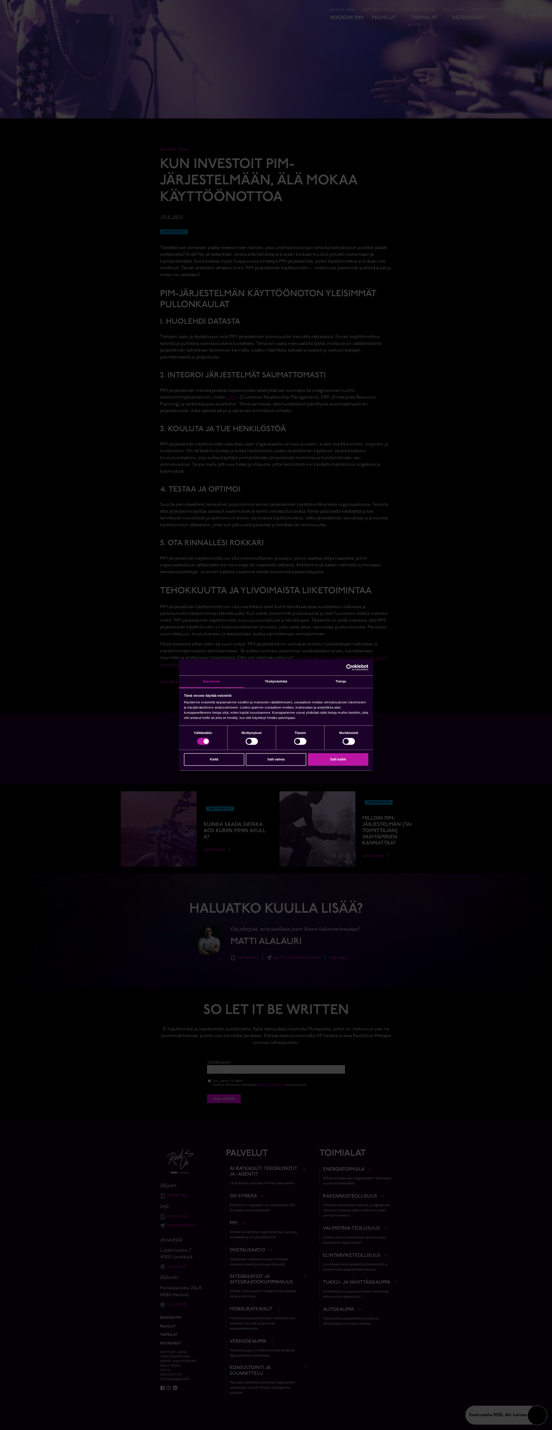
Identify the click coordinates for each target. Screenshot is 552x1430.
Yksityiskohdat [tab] (276, 681)
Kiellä (214, 759)
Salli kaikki (338, 759)
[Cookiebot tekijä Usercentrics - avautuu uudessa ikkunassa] (349, 667)
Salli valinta (276, 759)
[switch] (252, 741)
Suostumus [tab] (211, 681)
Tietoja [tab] (341, 681)
